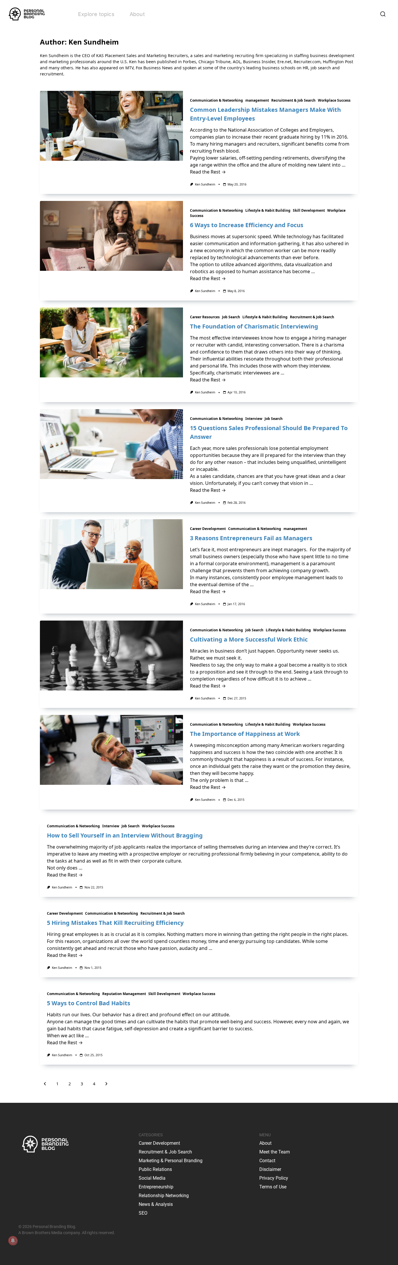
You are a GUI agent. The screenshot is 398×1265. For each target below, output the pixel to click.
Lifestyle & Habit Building (267, 210)
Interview (253, 418)
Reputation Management (124, 993)
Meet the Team (274, 1152)
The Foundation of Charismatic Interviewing (254, 326)
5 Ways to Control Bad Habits (88, 1003)
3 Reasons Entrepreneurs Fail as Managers (251, 538)
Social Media (152, 1178)
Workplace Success (334, 100)
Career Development (208, 528)
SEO (143, 1213)
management (257, 100)
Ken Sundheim (205, 184)
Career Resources (205, 317)
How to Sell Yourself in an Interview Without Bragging (125, 835)
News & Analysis (156, 1204)
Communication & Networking (216, 100)
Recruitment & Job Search (293, 100)
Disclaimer (270, 1169)
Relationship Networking (164, 1195)
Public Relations (155, 1169)
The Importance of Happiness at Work (245, 734)
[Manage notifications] (12, 1240)
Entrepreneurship (156, 1187)
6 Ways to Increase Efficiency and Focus (246, 225)
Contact (267, 1160)
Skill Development (309, 210)
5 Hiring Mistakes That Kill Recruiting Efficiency (115, 923)
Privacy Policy (273, 1178)
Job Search (231, 317)
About (137, 14)
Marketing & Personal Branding (170, 1160)
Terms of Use (272, 1187)
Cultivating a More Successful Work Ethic (249, 639)
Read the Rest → (208, 172)
